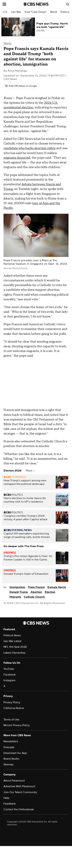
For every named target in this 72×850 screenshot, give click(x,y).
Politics (64, 12)
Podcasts (8, 747)
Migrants (15, 597)
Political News (12, 635)
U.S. (5, 12)
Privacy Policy (11, 702)
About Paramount (14, 780)
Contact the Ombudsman (18, 809)
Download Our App (15, 753)
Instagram (9, 680)
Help (6, 798)
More (29, 470)
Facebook (9, 674)
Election (50, 592)
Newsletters (10, 741)
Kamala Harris (56, 587)
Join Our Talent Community (20, 792)
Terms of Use (11, 719)
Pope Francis (36, 587)
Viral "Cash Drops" (35, 12)
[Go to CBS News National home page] (36, 4)
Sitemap (8, 764)
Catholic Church (34, 597)
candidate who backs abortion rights (29, 148)
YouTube (8, 669)
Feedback (9, 803)
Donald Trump (18, 592)
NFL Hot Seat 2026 (15, 646)
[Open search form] (67, 4)
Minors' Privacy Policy (16, 725)
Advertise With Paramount (19, 786)
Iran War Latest (12, 641)
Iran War (16, 12)
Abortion (36, 592)
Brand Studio (11, 758)
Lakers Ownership (14, 652)
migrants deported (16, 158)
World (53, 12)
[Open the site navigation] (13, 4)
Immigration (17, 587)
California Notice (13, 708)
